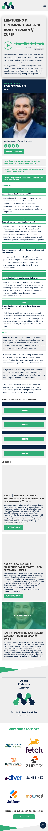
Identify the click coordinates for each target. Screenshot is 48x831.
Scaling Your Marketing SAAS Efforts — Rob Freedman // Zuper (23, 170)
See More (24, 410)
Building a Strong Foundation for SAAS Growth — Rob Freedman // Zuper (22, 162)
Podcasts (24, 684)
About (24, 681)
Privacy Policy (24, 715)
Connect (24, 688)
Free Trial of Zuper (14, 152)
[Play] (8, 45)
